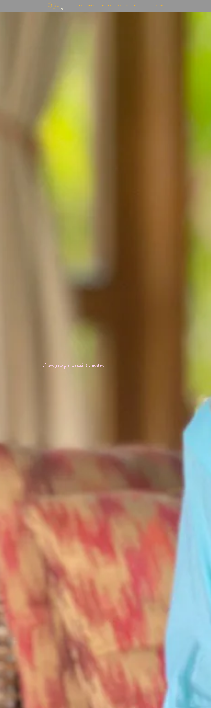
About (91, 6)
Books (136, 6)
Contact (160, 6)
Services (147, 6)
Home (82, 6)
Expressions (122, 6)
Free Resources (105, 6)
